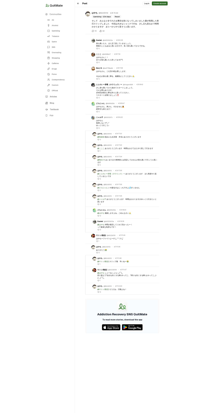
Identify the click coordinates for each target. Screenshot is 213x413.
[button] (59, 115)
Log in (146, 3)
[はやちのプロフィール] (87, 13)
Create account (159, 3)
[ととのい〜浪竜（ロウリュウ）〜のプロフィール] (93, 85)
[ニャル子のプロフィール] (93, 118)
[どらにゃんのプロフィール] (93, 104)
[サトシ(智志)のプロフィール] (93, 236)
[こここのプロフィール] (93, 55)
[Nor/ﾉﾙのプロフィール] (93, 69)
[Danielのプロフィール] (93, 41)
